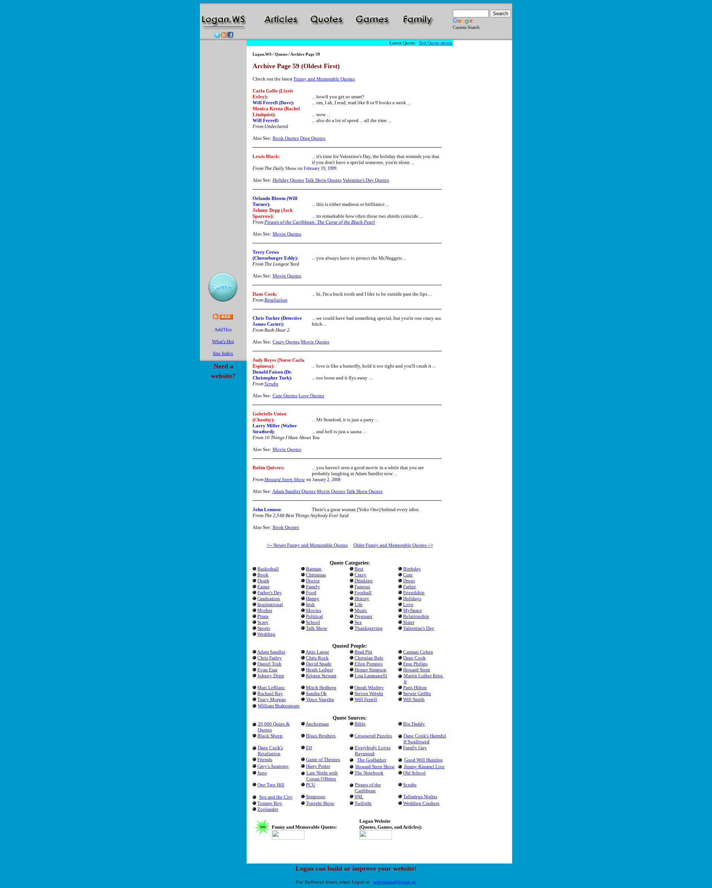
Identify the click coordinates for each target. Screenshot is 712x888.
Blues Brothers (321, 736)
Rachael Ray (270, 693)
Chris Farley (269, 658)
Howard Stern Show (284, 479)
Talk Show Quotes (323, 180)
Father (409, 586)
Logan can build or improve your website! (356, 868)
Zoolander (267, 809)
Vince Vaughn (320, 699)
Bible (360, 724)
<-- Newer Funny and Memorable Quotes (307, 545)
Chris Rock (317, 658)
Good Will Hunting (423, 760)
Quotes (281, 54)
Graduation (268, 598)
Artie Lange (317, 652)
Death (263, 580)
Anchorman (317, 724)
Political (314, 616)
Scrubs (271, 384)
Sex (358, 622)
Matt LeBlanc (271, 687)
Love (408, 604)
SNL (359, 796)
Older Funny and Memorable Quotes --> (393, 545)
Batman (314, 569)
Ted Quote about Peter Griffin (444, 43)
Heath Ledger (319, 669)
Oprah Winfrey (369, 687)
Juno (262, 773)
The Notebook (369, 773)
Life (359, 604)
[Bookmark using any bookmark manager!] (223, 331)
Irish (310, 604)
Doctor (313, 580)
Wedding (266, 634)
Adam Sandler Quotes (294, 491)
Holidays (412, 598)
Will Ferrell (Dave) (273, 102)
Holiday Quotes (288, 180)
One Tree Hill (270, 784)
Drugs (409, 580)
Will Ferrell (265, 120)
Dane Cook (264, 294)
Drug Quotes (312, 138)
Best (359, 569)
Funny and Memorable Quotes (324, 79)
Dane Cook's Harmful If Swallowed (424, 738)
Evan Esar (267, 669)
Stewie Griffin (417, 693)
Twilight (363, 803)
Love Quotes (311, 395)
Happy (312, 598)
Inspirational (270, 604)
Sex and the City (276, 797)
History (362, 598)
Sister (408, 622)
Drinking (364, 580)
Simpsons (315, 796)
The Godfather (371, 760)
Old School (414, 773)
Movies (313, 610)
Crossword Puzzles (373, 736)
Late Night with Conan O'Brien (322, 776)
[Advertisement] (349, 36)
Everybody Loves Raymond (372, 750)
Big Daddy (414, 724)
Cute (408, 575)
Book (262, 575)
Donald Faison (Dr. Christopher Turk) (272, 375)
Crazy (360, 575)
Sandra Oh (316, 693)
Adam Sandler (271, 652)
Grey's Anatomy (273, 766)
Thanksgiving (369, 628)
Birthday (412, 569)
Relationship (416, 616)
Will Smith (414, 699)
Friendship (414, 592)
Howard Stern (416, 669)
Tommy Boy (269, 803)
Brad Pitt (363, 652)
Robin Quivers (268, 467)
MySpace (412, 610)
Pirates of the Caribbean (368, 787)
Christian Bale (369, 658)
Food (311, 592)
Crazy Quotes (286, 342)
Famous (362, 586)
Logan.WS (262, 54)
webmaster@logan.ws (394, 882)
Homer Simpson (370, 669)
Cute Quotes (285, 395)
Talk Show (316, 628)
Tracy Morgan (271, 699)
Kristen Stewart (321, 675)
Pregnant (363, 616)
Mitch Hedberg (321, 687)
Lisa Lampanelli (371, 675)
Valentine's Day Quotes (366, 180)
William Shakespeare (279, 705)
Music (361, 610)
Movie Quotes (287, 234)
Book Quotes (286, 138)
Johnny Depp (270, 675)
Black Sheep (270, 736)
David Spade (319, 664)
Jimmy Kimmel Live (424, 766)
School (313, 622)
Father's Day (269, 592)
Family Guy (415, 747)
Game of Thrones (323, 759)
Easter (263, 586)
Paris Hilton (415, 687)
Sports (263, 628)
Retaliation (275, 300)
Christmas (316, 575)
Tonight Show (320, 803)
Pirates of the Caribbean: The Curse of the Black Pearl (319, 222)
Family (313, 586)
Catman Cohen (418, 652)
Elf (309, 747)
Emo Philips (415, 664)
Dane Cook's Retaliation (270, 750)
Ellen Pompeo (369, 664)
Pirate (263, 616)
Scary (262, 622)
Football (363, 592)
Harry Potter (318, 766)
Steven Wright (369, 693)
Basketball (268, 569)
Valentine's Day (418, 628)
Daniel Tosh (269, 664)
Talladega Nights (420, 796)
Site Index (223, 353)
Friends (264, 759)
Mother (264, 610)
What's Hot (223, 341)
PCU (310, 784)
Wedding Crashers (421, 803)
